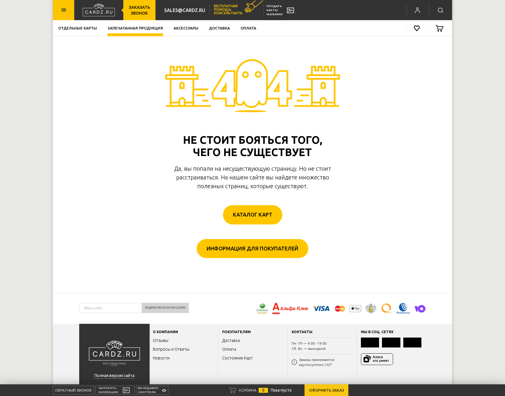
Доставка (219, 28)
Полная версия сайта (114, 375)
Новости (161, 358)
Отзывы (160, 340)
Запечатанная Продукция (135, 28)
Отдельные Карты (77, 28)
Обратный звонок (73, 390)
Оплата (248, 28)
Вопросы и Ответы (171, 349)
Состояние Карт (237, 358)
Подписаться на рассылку (165, 307)
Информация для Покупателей (252, 248)
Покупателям (236, 332)
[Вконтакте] (370, 342)
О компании (165, 332)
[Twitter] (391, 342)
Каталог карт (252, 214)
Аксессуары (186, 28)
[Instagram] (412, 342)
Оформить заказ (326, 390)
